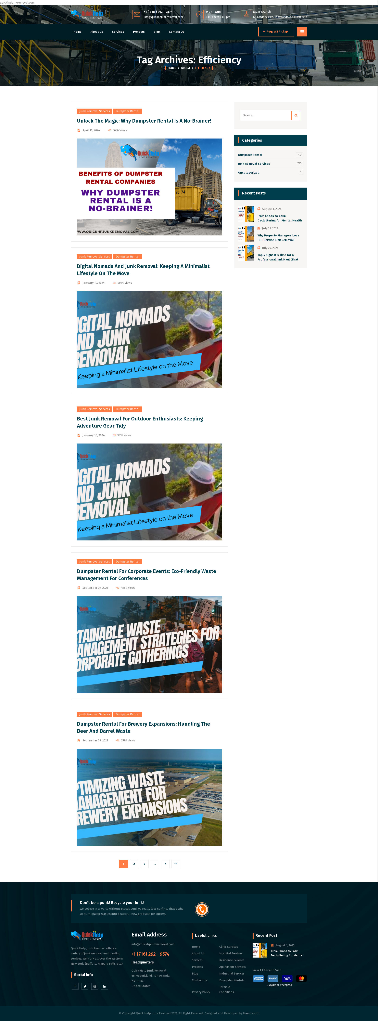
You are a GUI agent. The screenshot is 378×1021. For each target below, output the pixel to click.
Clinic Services (228, 946)
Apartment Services (232, 967)
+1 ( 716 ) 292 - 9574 (158, 12)
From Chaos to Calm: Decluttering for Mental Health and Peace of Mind (280, 218)
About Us (97, 31)
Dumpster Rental (127, 111)
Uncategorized (248, 172)
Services (118, 31)
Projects (139, 31)
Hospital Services (230, 953)
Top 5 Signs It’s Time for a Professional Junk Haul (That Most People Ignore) (278, 257)
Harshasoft (251, 1013)
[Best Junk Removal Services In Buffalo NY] (87, 14)
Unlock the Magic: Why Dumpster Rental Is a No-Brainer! (144, 121)
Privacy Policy (201, 992)
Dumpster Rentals (231, 980)
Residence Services (231, 960)
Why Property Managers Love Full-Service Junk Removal (278, 238)
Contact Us (176, 31)
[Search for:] (270, 115)
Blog (157, 31)
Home (78, 31)
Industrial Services (232, 973)
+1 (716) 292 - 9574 (151, 954)
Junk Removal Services (94, 111)
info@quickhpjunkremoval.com (163, 17)
